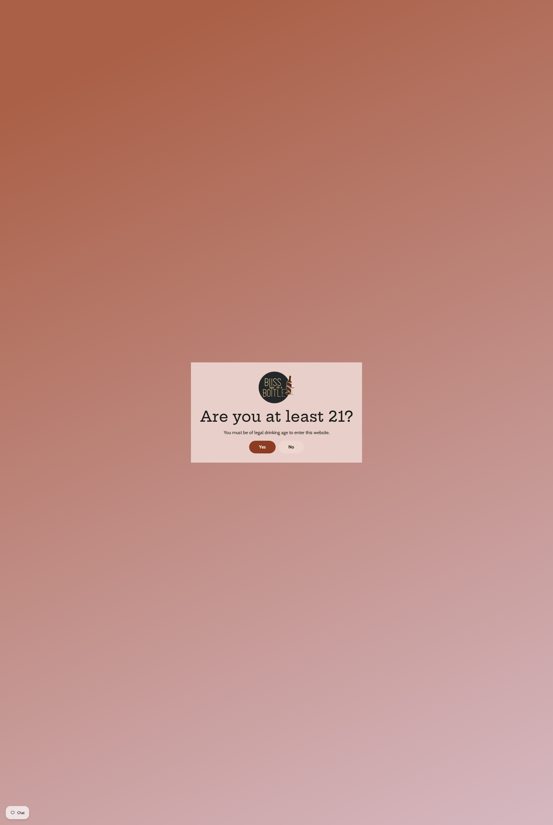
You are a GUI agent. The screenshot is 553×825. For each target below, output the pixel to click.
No (291, 447)
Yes (262, 447)
